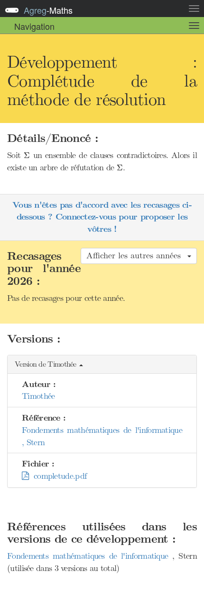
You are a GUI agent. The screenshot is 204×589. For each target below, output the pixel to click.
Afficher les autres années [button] (136, 255)
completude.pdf (57, 476)
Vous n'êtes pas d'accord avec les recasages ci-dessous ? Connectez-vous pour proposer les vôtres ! (102, 217)
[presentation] (27, 155)
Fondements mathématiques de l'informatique (89, 556)
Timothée (38, 396)
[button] (102, 364)
